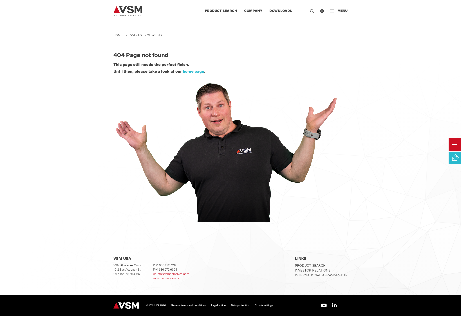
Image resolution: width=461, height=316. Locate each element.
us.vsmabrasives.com (167, 278)
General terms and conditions (188, 305)
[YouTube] (324, 305)
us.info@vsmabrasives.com (171, 274)
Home (117, 35)
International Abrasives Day (321, 275)
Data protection (240, 305)
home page (193, 71)
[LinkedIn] (334, 305)
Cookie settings (264, 305)
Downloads (280, 11)
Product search (221, 11)
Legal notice (218, 305)
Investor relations (312, 270)
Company (253, 11)
